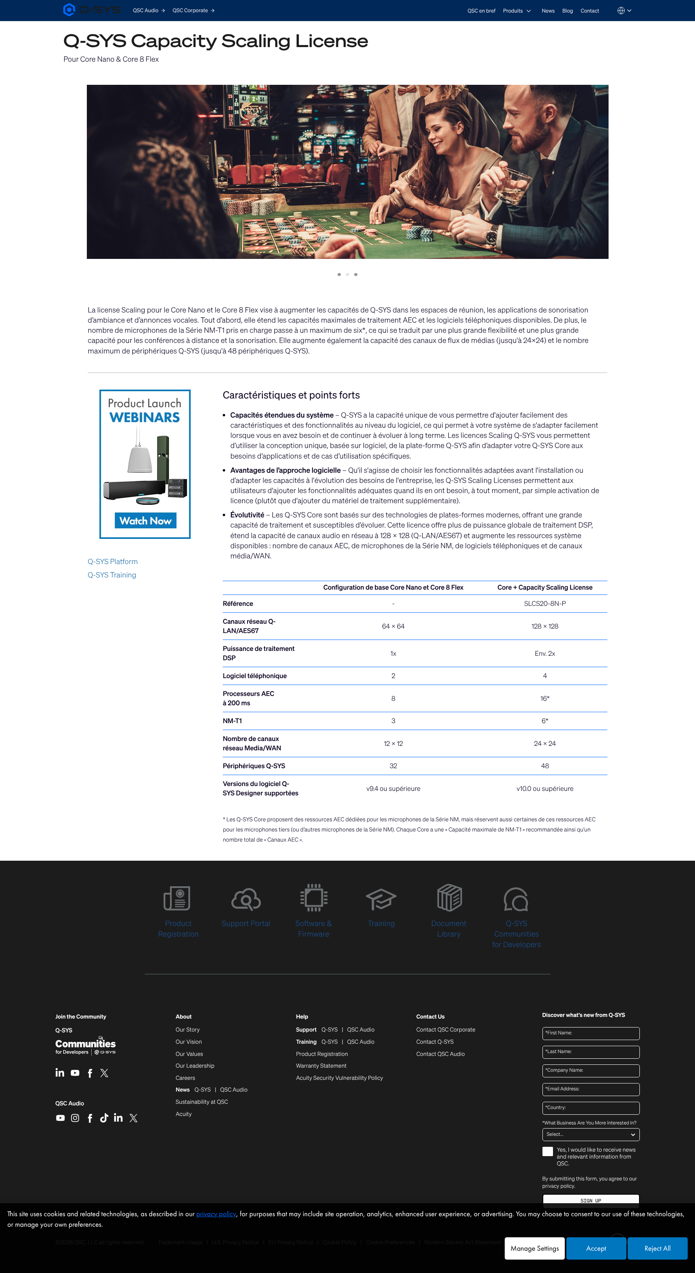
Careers (185, 1078)
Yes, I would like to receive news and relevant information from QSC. (596, 1157)
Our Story (188, 1030)
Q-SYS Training (112, 575)
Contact (590, 10)
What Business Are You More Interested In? (589, 1123)
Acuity (184, 1114)
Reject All (658, 1248)
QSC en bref (482, 10)
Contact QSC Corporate (445, 1030)
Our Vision (189, 1042)
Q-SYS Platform (113, 561)
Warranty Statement (321, 1066)
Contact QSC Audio (440, 1054)
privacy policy (558, 1186)
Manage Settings (534, 1248)
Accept (596, 1248)
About (184, 1017)
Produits (513, 10)
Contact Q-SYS (435, 1042)
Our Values (189, 1054)
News (548, 10)
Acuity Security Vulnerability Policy (339, 1078)
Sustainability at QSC (202, 1102)
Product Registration (322, 1054)
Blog (567, 10)
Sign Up (591, 1201)
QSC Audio (70, 1106)
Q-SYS (64, 1030)
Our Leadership (195, 1066)
